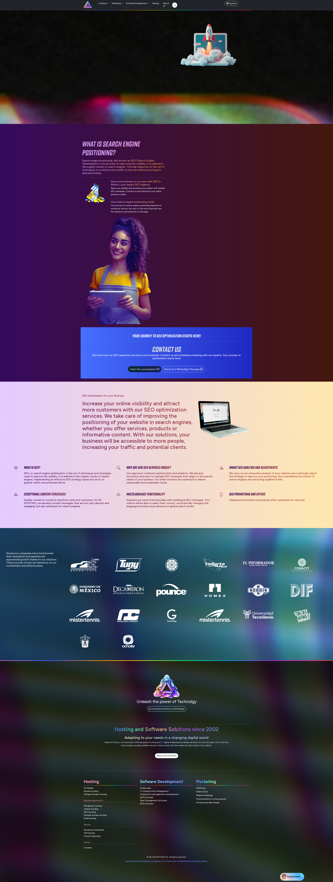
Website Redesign (204, 795)
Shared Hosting (91, 791)
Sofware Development (137, 3)
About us (166, 4)
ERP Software (146, 797)
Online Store (202, 791)
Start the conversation (143, 369)
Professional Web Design (207, 802)
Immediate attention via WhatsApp (167, 709)
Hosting (103, 3)
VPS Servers (89, 833)
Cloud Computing (92, 836)
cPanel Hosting (91, 809)
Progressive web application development (159, 794)
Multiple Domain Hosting (95, 794)
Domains (88, 847)
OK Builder (89, 788)
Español (232, 3)
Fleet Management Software (153, 800)
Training (155, 3)
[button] (145, 369)
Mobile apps (145, 788)
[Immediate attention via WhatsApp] (166, 712)
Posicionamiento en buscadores (211, 799)
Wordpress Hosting (93, 806)
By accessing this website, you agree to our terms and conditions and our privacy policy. (166, 861)
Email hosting (90, 818)
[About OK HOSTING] (166, 758)
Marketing (116, 3)
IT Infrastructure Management (154, 791)
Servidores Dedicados (94, 830)
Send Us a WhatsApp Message (182, 369)
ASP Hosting (90, 812)
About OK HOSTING (167, 755)
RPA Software (146, 803)
